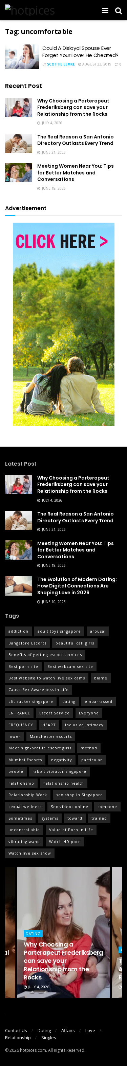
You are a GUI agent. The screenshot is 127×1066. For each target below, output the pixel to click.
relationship (21, 783)
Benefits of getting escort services (45, 654)
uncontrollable (24, 829)
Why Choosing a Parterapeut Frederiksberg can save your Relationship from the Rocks (73, 107)
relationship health (63, 783)
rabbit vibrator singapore (59, 771)
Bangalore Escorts (27, 643)
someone (107, 806)
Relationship (18, 1037)
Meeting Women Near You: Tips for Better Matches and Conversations (75, 173)
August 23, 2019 (96, 64)
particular (91, 759)
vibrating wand (24, 841)
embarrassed (98, 701)
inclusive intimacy (84, 724)
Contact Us (16, 1030)
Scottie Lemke (61, 64)
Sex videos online (69, 806)
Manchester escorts (51, 736)
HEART (49, 724)
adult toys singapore (59, 631)
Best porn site (23, 666)
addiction (18, 631)
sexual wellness (25, 806)
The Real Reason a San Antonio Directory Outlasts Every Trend (75, 140)
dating (69, 701)
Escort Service (54, 712)
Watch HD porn (65, 841)
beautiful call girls (75, 643)
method (89, 747)
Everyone (89, 712)
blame (100, 677)
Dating (33, 933)
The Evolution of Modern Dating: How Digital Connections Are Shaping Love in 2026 (77, 586)
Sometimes (20, 818)
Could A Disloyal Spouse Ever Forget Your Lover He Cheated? (80, 51)
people (15, 771)
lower (14, 736)
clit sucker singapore (30, 701)
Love (90, 1030)
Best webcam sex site (70, 666)
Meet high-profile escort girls (39, 747)
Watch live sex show (29, 853)
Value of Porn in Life (71, 829)
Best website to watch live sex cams (46, 677)
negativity (61, 759)
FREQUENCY (20, 724)
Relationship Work (27, 794)
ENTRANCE (19, 712)
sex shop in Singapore (79, 794)
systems (49, 818)
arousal (98, 631)
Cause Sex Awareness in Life (38, 689)
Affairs (68, 1030)
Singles (48, 1037)
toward (74, 818)
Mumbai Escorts (25, 759)
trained (99, 818)
